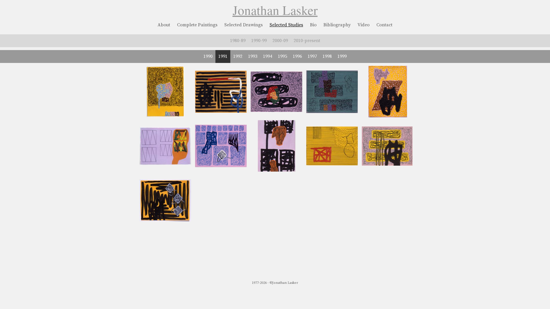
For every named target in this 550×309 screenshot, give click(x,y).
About (164, 25)
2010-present (307, 40)
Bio (313, 25)
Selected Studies (286, 25)
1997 (312, 56)
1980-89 (237, 40)
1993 (252, 56)
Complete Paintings (197, 25)
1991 (222, 56)
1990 (208, 56)
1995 (282, 56)
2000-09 (280, 40)
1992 (237, 56)
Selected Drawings (243, 25)
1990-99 (259, 40)
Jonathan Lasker (275, 10)
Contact (384, 25)
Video (364, 25)
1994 (267, 56)
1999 (342, 56)
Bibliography (337, 25)
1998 (327, 56)
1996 (297, 56)
